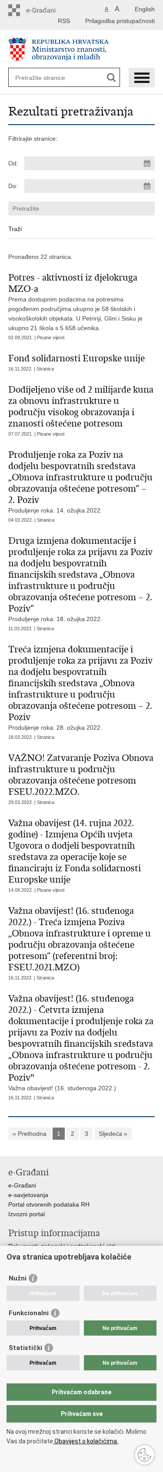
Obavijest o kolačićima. (85, 1441)
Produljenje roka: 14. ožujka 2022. (80, 481)
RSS (64, 20)
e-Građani (22, 1185)
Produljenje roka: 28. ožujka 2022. (80, 687)
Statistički (25, 1348)
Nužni (18, 1278)
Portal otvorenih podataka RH (49, 1204)
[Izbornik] (142, 77)
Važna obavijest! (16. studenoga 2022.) (80, 1042)
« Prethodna (30, 1133)
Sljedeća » (113, 1133)
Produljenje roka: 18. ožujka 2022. (80, 578)
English (145, 9)
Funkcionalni (29, 1313)
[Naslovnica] (81, 49)
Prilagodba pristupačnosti (120, 20)
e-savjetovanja (28, 1194)
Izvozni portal (26, 1214)
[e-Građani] (45, 10)
